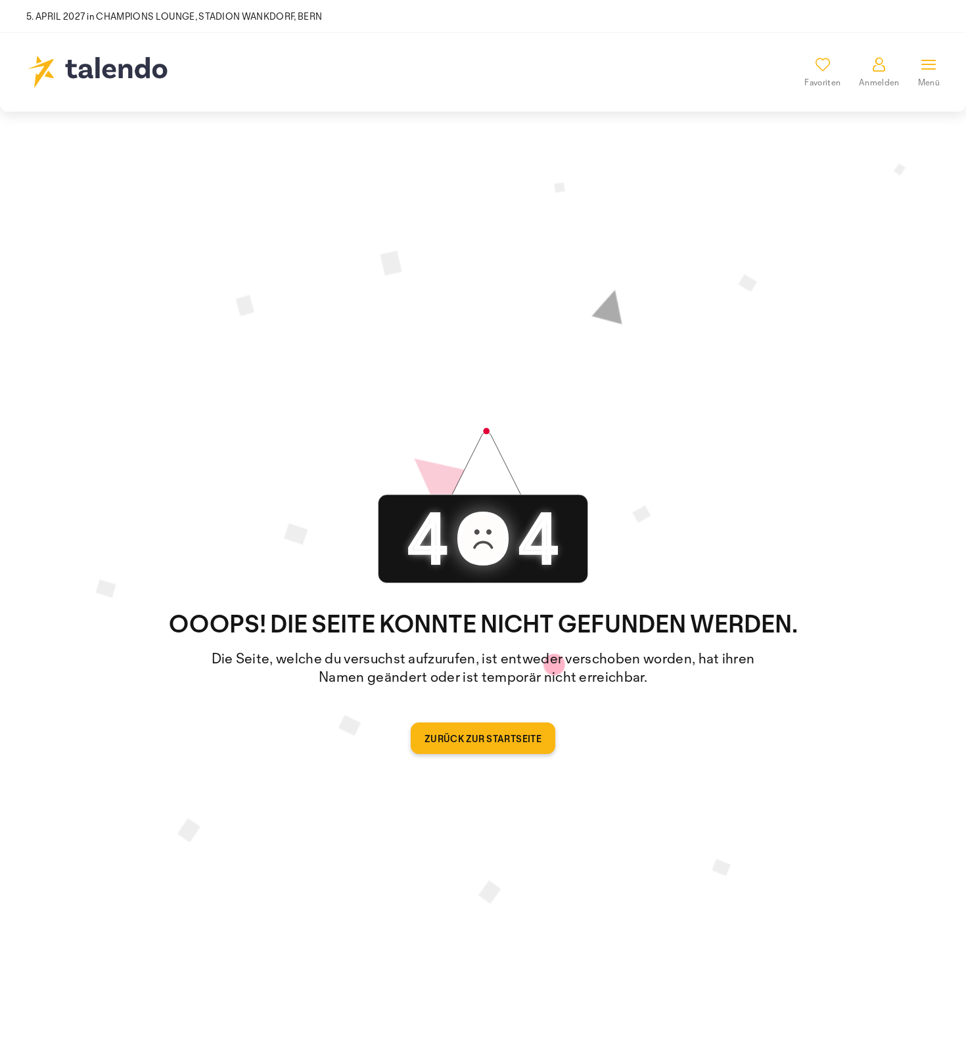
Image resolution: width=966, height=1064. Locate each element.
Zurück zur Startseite (483, 738)
